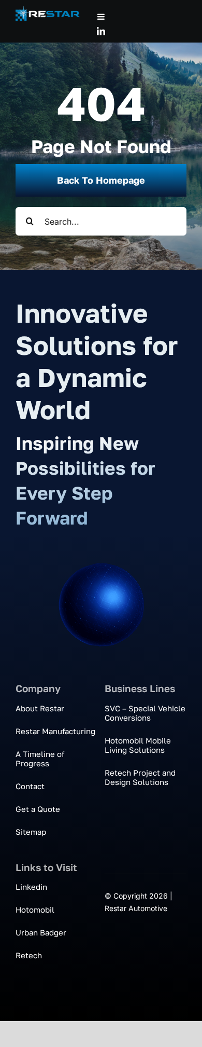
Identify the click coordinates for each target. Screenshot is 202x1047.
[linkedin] (101, 31)
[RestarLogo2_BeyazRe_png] (48, 10)
